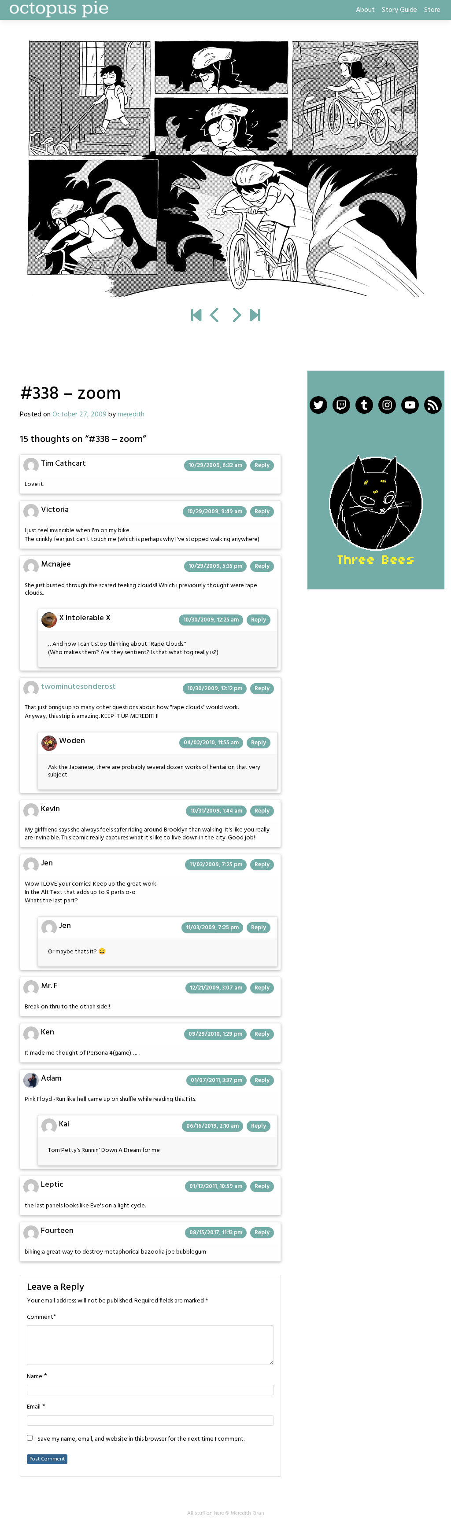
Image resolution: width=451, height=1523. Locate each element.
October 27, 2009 (79, 414)
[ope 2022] (255, 316)
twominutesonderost (78, 687)
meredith (131, 414)
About (365, 10)
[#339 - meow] (225, 168)
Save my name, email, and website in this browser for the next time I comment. (140, 1439)
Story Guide (399, 10)
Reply (262, 465)
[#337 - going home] (215, 316)
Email (34, 1407)
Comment (40, 1317)
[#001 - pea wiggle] (196, 316)
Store (432, 10)
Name (34, 1376)
